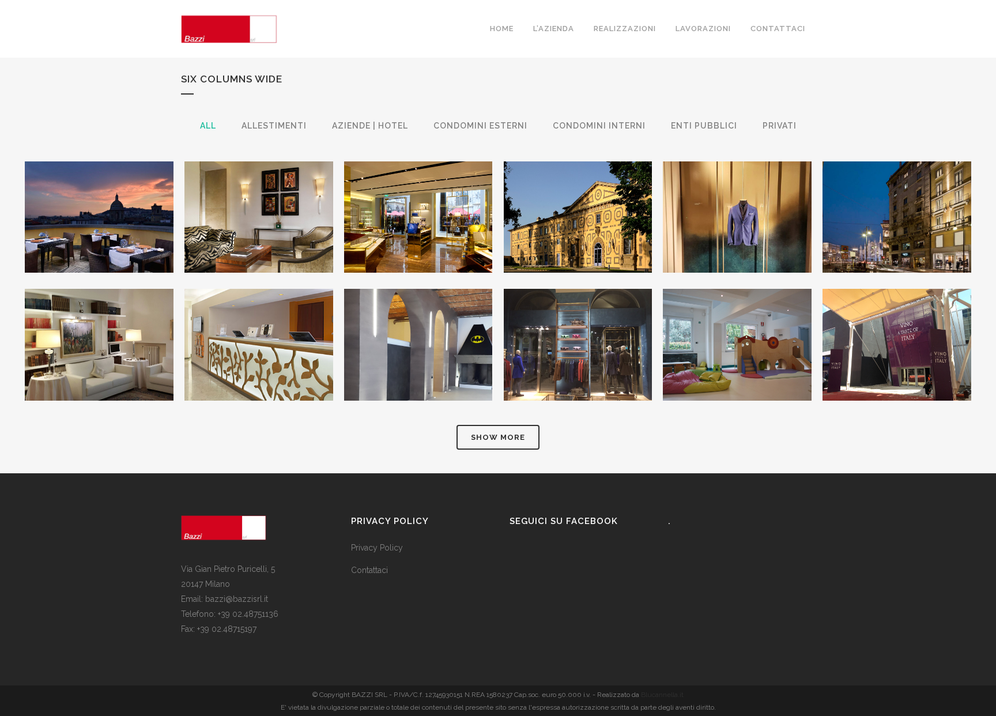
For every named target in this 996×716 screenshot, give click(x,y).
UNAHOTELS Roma (259, 188)
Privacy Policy (377, 547)
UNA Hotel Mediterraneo (258, 316)
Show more (498, 437)
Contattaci (369, 570)
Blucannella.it (662, 695)
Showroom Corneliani (737, 188)
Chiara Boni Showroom (418, 188)
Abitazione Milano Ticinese (418, 316)
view (126, 239)
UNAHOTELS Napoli (99, 188)
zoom (75, 239)
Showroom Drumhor (577, 316)
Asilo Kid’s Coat (737, 316)
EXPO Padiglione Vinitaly (897, 316)
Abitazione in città (99, 316)
